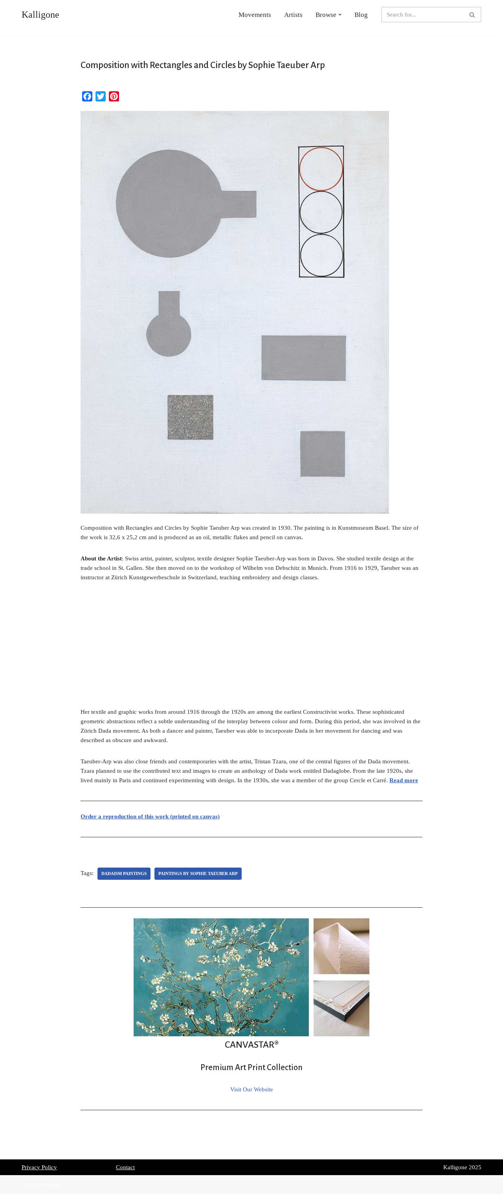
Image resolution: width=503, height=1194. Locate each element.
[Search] (472, 14)
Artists (293, 14)
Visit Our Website (251, 1089)
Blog (361, 14)
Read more (403, 780)
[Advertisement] (251, 649)
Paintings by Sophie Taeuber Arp (198, 873)
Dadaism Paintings (124, 873)
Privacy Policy (39, 1167)
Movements (255, 14)
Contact (125, 1167)
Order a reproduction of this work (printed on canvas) (150, 816)
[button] (339, 14)
